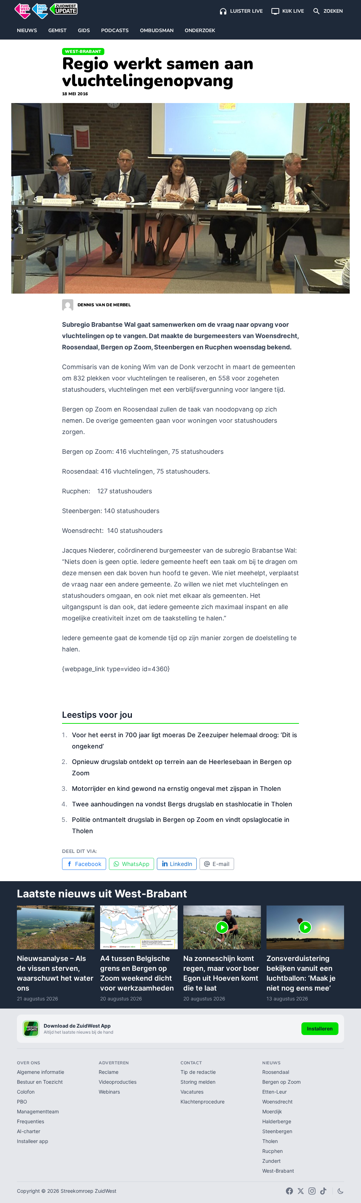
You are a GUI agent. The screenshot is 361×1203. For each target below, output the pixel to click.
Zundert (271, 1161)
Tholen (270, 1141)
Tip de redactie (198, 1072)
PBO (22, 1102)
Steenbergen (277, 1131)
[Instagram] (312, 1191)
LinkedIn (181, 863)
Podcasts (115, 30)
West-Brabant (83, 51)
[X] (300, 1191)
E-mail (221, 863)
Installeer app (32, 1141)
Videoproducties (117, 1082)
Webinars (109, 1092)
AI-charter (28, 1131)
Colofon (26, 1092)
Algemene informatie (40, 1072)
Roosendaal (275, 1072)
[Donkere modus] (340, 1191)
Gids (84, 30)
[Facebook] (289, 1191)
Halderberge (276, 1121)
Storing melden (197, 1082)
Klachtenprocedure (202, 1102)
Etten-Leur (274, 1092)
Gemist (57, 30)
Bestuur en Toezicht (40, 1082)
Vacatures (191, 1092)
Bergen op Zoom (281, 1082)
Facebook (88, 863)
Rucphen (272, 1151)
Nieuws (27, 30)
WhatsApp (135, 863)
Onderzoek (200, 30)
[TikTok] (323, 1191)
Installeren (320, 1028)
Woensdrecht (277, 1102)
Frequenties (30, 1121)
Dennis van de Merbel (104, 305)
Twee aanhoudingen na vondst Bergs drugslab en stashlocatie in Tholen (182, 804)
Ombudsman (156, 30)
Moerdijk (272, 1111)
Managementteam (38, 1111)
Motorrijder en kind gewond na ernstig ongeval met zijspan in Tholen (176, 788)
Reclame (108, 1072)
